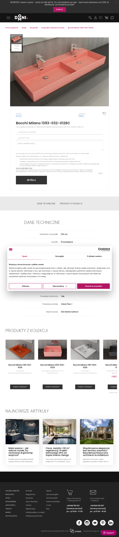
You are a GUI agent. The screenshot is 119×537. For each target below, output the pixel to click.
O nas (48, 505)
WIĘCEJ (101, 173)
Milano (81, 116)
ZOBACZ (59, 9)
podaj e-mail (23, 138)
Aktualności (11, 516)
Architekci (10, 505)
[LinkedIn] (111, 524)
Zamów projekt (52, 494)
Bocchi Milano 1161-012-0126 (20, 366)
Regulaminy (30, 494)
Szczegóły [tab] (59, 256)
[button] (16, 39)
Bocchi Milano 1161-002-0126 (85, 366)
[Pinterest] (103, 524)
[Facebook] (79, 524)
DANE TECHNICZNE (46, 203)
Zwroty (28, 505)
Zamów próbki (52, 498)
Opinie (48, 491)
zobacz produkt (20, 387)
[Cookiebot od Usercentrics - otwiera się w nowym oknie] (100, 249)
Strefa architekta (53, 501)
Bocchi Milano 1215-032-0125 (52, 366)
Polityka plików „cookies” (35, 512)
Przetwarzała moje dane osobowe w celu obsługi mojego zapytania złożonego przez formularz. (47, 159)
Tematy (8, 509)
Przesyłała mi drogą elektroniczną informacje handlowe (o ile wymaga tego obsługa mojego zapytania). (50, 161)
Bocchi (19, 116)
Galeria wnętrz (12, 491)
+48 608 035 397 (97, 505)
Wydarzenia (10, 501)
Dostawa (29, 498)
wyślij (31, 180)
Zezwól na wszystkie (93, 286)
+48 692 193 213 (73, 505)
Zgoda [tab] (24, 256)
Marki (8, 512)
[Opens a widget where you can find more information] (109, 533)
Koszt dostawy (31, 501)
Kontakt (29, 491)
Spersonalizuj (58, 286)
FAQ (47, 509)
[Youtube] (95, 524)
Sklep (7, 498)
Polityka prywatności (59, 153)
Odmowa (25, 286)
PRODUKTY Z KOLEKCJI (71, 203)
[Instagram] (87, 524)
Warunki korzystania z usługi (75, 153)
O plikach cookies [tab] (94, 256)
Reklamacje (30, 509)
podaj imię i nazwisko (27, 132)
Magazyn (9, 494)
